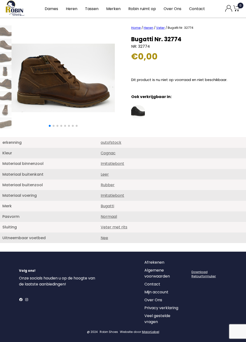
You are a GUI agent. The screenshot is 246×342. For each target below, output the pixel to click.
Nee (104, 238)
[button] (50, 126)
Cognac (108, 153)
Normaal (109, 216)
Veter (160, 27)
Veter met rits (114, 227)
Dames (51, 9)
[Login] (195, 263)
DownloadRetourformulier (203, 274)
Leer (105, 174)
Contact (197, 9)
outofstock (111, 142)
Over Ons (172, 9)
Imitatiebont (112, 163)
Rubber (108, 185)
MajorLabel (150, 332)
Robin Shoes (109, 332)
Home (136, 27)
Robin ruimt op (142, 9)
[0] (236, 11)
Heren (71, 9)
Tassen (91, 9)
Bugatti (107, 206)
